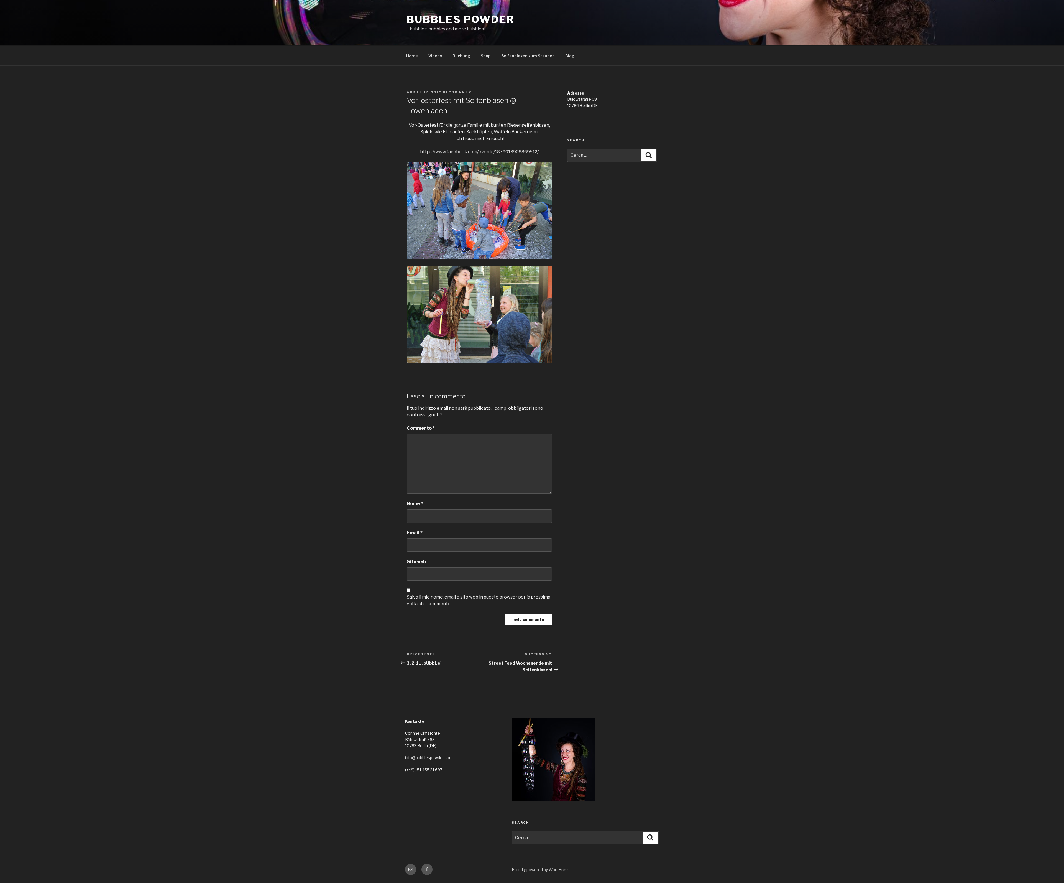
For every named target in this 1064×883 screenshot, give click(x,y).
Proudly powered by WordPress (541, 869)
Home (412, 56)
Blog (569, 56)
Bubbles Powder (461, 19)
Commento (421, 428)
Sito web (416, 561)
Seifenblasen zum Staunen (528, 56)
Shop (486, 56)
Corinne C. (461, 92)
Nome (415, 503)
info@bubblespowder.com (429, 757)
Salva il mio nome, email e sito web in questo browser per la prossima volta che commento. (478, 600)
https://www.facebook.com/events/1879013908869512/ (479, 151)
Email (415, 532)
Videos (435, 56)
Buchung (461, 56)
